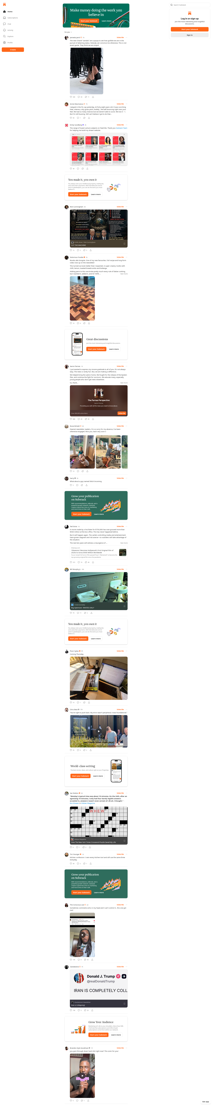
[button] (13, 11)
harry (72, 478)
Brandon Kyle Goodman (79, 1048)
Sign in (190, 35)
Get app (205, 1101)
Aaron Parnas (75, 366)
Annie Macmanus (76, 104)
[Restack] (84, 118)
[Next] (125, 451)
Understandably (79, 605)
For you (67, 32)
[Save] (124, 243)
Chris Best (74, 709)
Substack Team (121, 128)
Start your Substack (89, 21)
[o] (99, 731)
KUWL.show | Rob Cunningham (84, 242)
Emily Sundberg (76, 125)
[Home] (4, 4)
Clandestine (74, 967)
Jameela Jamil (75, 37)
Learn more (106, 21)
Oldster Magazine (88, 803)
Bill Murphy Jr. (75, 569)
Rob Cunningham (76, 207)
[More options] (126, 37)
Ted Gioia (73, 526)
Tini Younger (74, 854)
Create (13, 50)
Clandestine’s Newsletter (82, 1002)
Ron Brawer (74, 803)
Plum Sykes (74, 651)
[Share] (93, 97)
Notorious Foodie (76, 257)
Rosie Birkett (75, 426)
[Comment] (78, 168)
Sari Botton (74, 793)
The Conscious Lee (77, 905)
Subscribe (120, 37)
